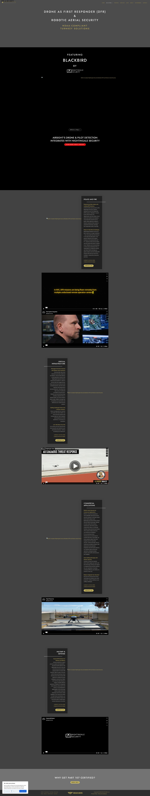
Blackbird (75, 60)
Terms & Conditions (102, 793)
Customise (7, 791)
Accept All (23, 791)
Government (138, 2)
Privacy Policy (94, 793)
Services (122, 2)
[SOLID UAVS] (9, 2)
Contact (145, 2)
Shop (127, 2)
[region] (15, 787)
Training (116, 2)
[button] (112, 3)
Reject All (15, 791)
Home (103, 2)
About (131, 2)
